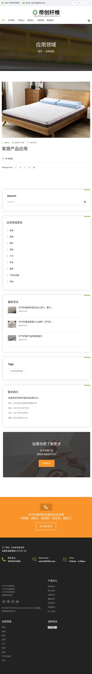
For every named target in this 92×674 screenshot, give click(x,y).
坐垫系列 (51, 595)
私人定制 (51, 611)
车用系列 (51, 603)
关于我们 (11, 20)
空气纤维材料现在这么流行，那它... (35, 307)
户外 (11, 256)
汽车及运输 (14, 275)
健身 (11, 269)
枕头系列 (51, 591)
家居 (11, 230)
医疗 (11, 243)
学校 (11, 282)
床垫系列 (51, 586)
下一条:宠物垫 (7, 159)
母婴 (11, 237)
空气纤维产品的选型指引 (30, 336)
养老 (11, 262)
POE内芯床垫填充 (16, 371)
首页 (3, 20)
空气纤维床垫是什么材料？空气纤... (35, 322)
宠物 (11, 249)
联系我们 (50, 20)
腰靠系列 (51, 599)
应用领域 (40, 20)
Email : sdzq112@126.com (35, 3)
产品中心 (21, 20)
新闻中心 (31, 20)
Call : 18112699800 (12, 3)
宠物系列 (51, 607)
